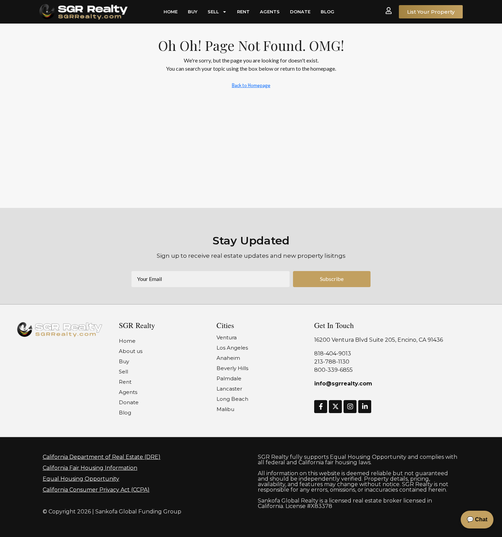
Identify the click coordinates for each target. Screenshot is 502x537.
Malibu (225, 409)
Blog (327, 11)
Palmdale (229, 378)
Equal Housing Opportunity (81, 479)
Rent (243, 11)
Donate (300, 11)
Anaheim (228, 358)
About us (130, 351)
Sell (213, 11)
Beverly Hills (232, 368)
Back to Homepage (251, 85)
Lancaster (229, 388)
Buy (192, 11)
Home (171, 11)
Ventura (227, 337)
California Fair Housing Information (90, 468)
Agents (270, 11)
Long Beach (232, 399)
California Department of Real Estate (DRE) (102, 457)
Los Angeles (232, 347)
